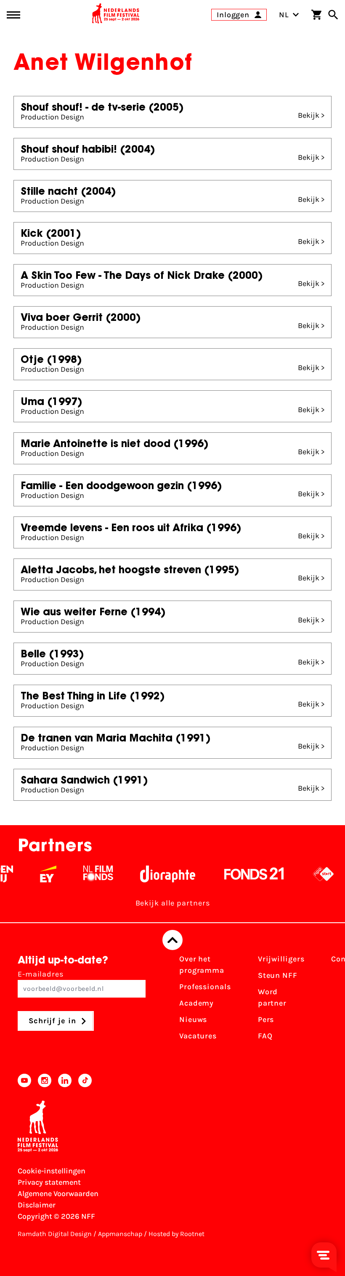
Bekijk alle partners (172, 903)
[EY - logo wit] (40, 874)
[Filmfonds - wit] (90, 874)
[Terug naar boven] (172, 940)
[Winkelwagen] (316, 15)
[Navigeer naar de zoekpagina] (333, 15)
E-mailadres (41, 974)
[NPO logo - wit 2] (315, 874)
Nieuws (193, 1019)
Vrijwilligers (281, 959)
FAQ (265, 1035)
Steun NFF (277, 975)
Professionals (205, 986)
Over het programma (201, 964)
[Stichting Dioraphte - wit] (159, 874)
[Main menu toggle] (13, 15)
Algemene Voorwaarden (58, 1193)
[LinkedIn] (65, 1080)
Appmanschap (120, 1234)
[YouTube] (24, 1080)
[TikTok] (85, 1080)
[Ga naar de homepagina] (115, 14)
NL (284, 14)
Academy (196, 1003)
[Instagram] (44, 1080)
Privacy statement (49, 1182)
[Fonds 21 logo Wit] (246, 874)
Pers (266, 1019)
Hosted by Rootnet (176, 1234)
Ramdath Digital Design (55, 1234)
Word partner (272, 997)
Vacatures (198, 1035)
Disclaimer (37, 1205)
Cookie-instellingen (51, 1170)
